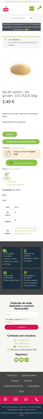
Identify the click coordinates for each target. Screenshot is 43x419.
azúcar (17, 228)
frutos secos (32, 228)
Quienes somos (28, 375)
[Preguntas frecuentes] (5, 273)
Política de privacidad (9, 407)
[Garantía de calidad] (25, 251)
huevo (22, 231)
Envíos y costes (30, 410)
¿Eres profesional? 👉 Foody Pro (27, 1)
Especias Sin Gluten (17, 148)
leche (34, 231)
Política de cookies (34, 407)
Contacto (12, 375)
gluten (17, 231)
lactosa (28, 231)
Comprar (9, 134)
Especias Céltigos (14, 169)
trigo (29, 233)
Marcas (15, 381)
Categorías (33, 386)
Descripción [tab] (11, 182)
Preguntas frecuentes (8, 276)
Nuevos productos (13, 386)
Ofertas (28, 381)
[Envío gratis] (5, 251)
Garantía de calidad (29, 254)
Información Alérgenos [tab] (15, 184)
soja (25, 233)
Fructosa (24, 228)
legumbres (19, 233)
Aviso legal (23, 407)
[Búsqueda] (31, 18)
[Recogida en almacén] (25, 273)
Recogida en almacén (29, 276)
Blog (21, 391)
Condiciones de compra (15, 410)
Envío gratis (8, 253)
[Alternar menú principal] (31, 8)
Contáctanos (8, 1)
